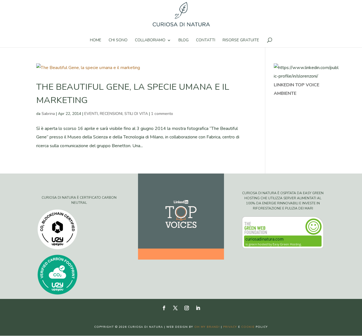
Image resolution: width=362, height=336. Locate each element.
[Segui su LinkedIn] (197, 308)
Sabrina (48, 113)
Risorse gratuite (241, 40)
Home (95, 40)
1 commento (162, 113)
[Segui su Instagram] (186, 308)
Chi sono (118, 40)
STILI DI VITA (136, 113)
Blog (183, 40)
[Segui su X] (175, 308)
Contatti (205, 40)
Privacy (230, 327)
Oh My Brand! (207, 327)
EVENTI (91, 113)
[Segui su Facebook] (164, 308)
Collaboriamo (150, 40)
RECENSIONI (111, 113)
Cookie (248, 327)
